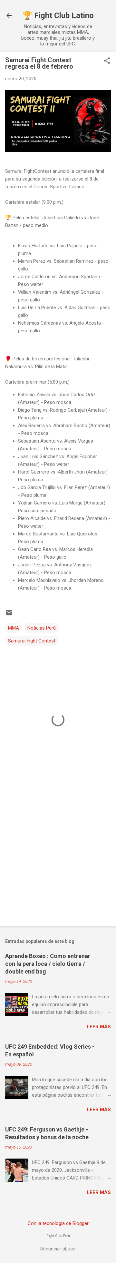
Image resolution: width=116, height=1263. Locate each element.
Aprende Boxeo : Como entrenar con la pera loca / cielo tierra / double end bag (47, 964)
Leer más (99, 1027)
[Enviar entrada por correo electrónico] (9, 615)
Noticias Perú (41, 628)
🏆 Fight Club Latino (58, 15)
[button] (107, 61)
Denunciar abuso (58, 1249)
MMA (13, 628)
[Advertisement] (58, 858)
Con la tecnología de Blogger (58, 1223)
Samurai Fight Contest (31, 641)
